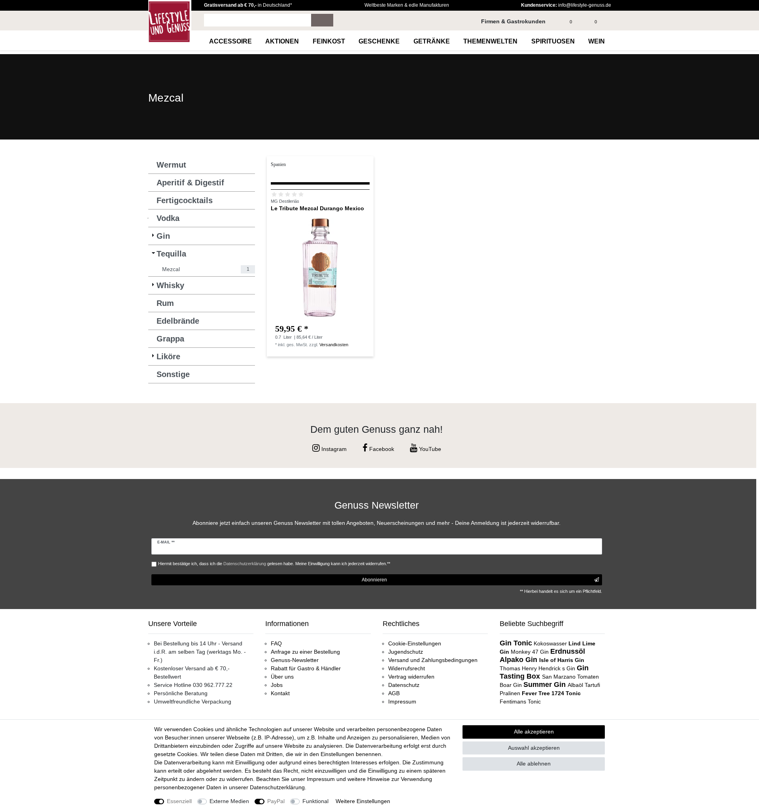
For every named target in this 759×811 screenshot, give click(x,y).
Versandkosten (333, 344)
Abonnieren (374, 580)
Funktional (315, 801)
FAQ (276, 643)
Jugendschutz (405, 652)
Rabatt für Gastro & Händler (306, 668)
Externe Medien (229, 801)
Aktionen (282, 41)
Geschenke (379, 41)
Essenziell (179, 801)
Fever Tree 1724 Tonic (551, 693)
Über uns (282, 676)
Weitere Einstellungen (363, 801)
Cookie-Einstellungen (414, 643)
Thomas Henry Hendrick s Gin (538, 668)
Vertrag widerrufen (411, 676)
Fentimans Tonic (520, 701)
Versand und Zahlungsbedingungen (433, 660)
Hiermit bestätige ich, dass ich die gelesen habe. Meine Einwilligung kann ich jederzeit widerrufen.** (274, 563)
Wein (596, 41)
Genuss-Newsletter (295, 660)
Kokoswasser (550, 643)
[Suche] (322, 20)
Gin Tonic (516, 643)
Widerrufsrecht (406, 668)
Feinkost (329, 41)
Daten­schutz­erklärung (277, 787)
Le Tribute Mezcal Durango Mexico (317, 208)
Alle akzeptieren (534, 731)
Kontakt (280, 693)
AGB (394, 693)
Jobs (277, 685)
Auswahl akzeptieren (534, 748)
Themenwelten (490, 41)
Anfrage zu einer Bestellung (305, 652)
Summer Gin (545, 684)
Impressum (402, 701)
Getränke (431, 41)
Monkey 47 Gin (530, 652)
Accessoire (230, 41)
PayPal (276, 801)
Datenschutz (403, 685)
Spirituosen (553, 41)
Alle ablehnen (534, 763)
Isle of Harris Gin (561, 660)
